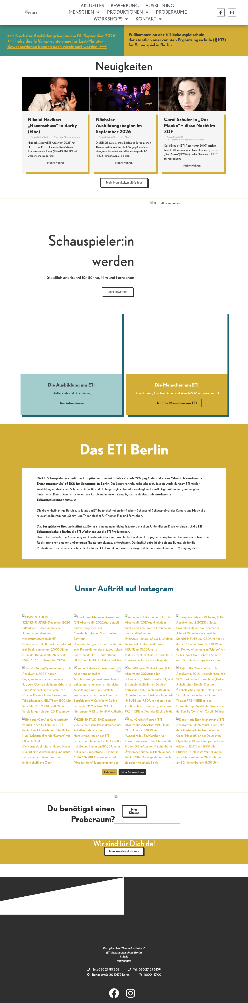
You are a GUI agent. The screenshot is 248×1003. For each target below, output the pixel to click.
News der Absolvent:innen (67, 136)
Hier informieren (71, 403)
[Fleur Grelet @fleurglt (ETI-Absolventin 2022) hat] (149, 741)
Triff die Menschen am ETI (177, 403)
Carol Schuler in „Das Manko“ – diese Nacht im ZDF (189, 125)
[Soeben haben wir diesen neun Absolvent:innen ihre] (98, 690)
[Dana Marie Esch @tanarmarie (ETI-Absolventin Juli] (201, 741)
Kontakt (146, 19)
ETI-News (126, 136)
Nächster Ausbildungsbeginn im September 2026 (119, 125)
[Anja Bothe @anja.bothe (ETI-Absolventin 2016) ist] (201, 690)
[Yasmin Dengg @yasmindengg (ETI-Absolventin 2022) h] (47, 690)
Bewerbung (125, 5)
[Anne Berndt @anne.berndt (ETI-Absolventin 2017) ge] (149, 639)
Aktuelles (92, 5)
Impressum (124, 960)
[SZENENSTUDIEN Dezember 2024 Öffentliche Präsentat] (98, 741)
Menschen (81, 12)
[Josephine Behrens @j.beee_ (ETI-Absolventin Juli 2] (201, 639)
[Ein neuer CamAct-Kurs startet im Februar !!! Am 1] (47, 741)
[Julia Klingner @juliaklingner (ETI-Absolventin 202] (149, 690)
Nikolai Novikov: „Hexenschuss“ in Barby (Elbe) (52, 125)
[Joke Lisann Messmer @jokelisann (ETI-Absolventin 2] (98, 639)
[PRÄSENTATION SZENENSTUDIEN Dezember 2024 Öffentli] (47, 639)
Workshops (108, 19)
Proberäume (171, 12)
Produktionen (125, 12)
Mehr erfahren (55, 162)
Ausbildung (159, 5)
